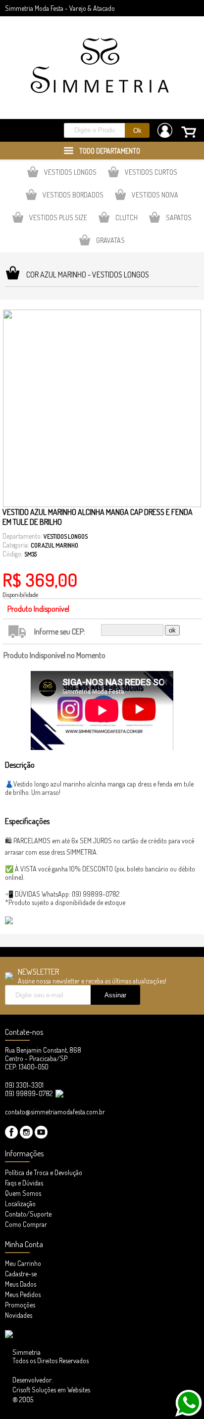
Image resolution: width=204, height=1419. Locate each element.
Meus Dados (20, 1284)
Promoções (20, 1305)
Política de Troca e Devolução (43, 1172)
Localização (20, 1203)
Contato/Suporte (28, 1214)
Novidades (18, 1315)
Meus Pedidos (23, 1294)
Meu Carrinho (23, 1263)
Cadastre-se (21, 1273)
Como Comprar (26, 1224)
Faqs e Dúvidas (24, 1183)
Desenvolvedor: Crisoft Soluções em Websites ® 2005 (51, 1390)
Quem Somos (23, 1193)
